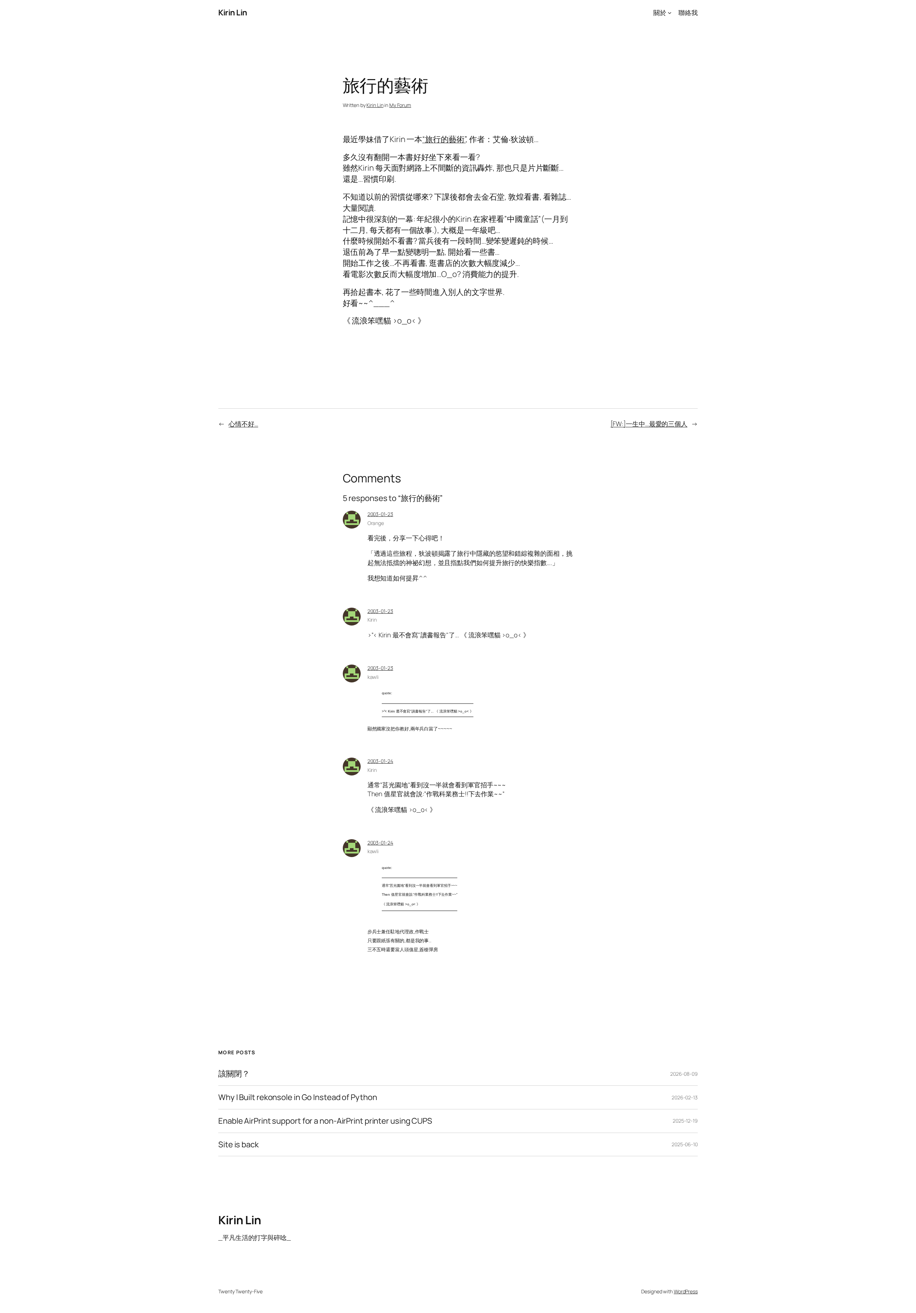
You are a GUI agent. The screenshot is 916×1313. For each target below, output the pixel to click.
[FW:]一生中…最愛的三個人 (649, 423)
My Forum (400, 105)
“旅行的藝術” (444, 139)
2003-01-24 (380, 761)
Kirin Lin (232, 12)
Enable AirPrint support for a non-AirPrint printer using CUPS (325, 1121)
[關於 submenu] (670, 13)
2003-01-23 (380, 514)
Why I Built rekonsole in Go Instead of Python (297, 1097)
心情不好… (243, 423)
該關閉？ (234, 1073)
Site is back (238, 1144)
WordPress (686, 1291)
